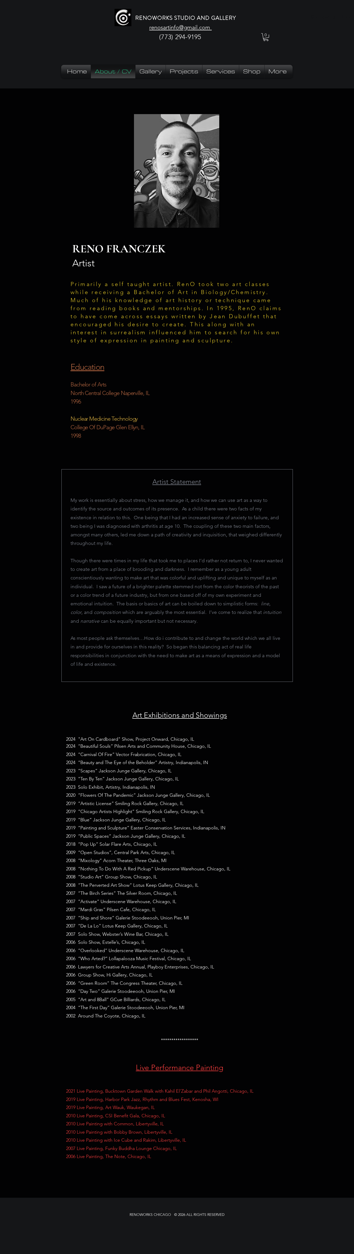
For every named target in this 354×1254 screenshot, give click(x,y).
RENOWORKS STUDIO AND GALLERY (185, 18)
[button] (266, 37)
